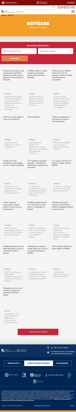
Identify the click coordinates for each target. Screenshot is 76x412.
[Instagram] (70, 7)
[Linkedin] (62, 7)
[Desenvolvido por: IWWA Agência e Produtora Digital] (72, 405)
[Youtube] (68, 7)
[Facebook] (65, 7)
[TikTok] (73, 7)
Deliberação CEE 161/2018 (42, 405)
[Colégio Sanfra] (13, 11)
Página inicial (34, 27)
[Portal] (59, 7)
